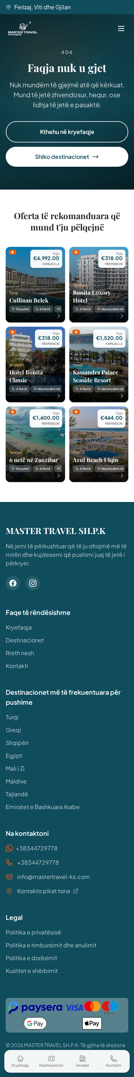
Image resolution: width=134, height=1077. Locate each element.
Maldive (16, 781)
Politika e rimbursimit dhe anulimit (51, 945)
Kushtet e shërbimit (32, 970)
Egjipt (14, 755)
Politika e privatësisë (33, 932)
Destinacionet (25, 640)
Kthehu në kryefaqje (67, 131)
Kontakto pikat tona (43, 891)
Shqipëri (17, 742)
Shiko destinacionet (62, 156)
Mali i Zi (15, 768)
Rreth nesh (20, 653)
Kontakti (17, 665)
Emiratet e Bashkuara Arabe (43, 807)
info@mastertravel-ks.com (53, 876)
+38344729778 (37, 848)
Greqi (13, 730)
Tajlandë (17, 794)
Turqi (12, 717)
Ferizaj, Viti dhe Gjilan (42, 7)
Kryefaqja (19, 627)
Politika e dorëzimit (31, 958)
